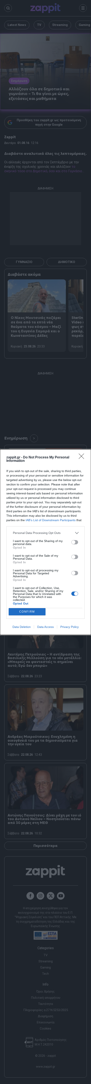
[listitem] (45, 533)
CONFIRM (27, 611)
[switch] (74, 542)
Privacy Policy (69, 627)
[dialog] (45, 542)
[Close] (83, 458)
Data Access (45, 627)
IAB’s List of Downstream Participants (51, 520)
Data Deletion (21, 627)
